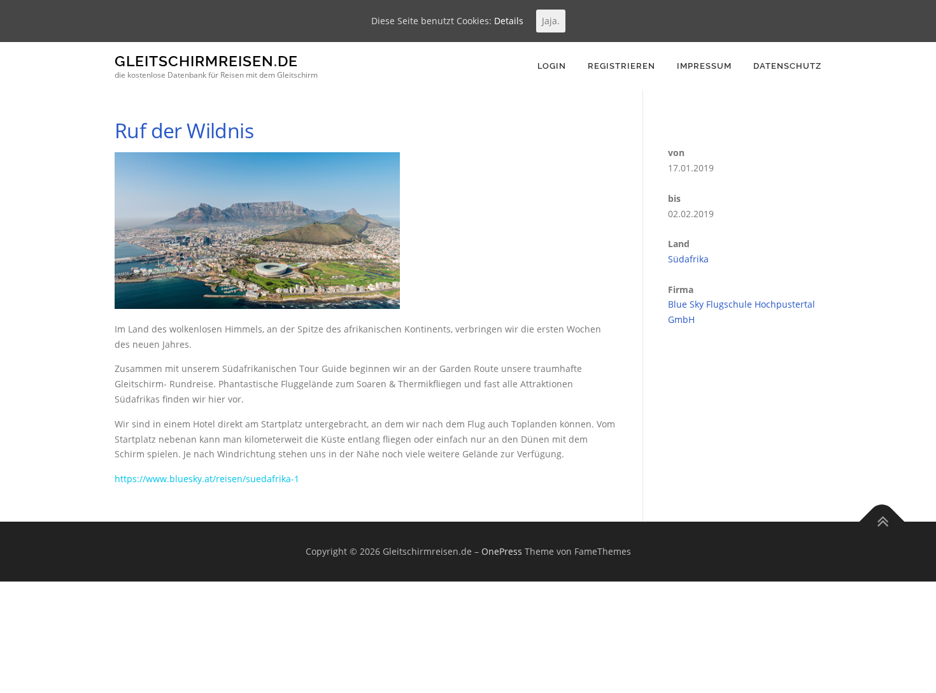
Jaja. (551, 21)
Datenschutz (787, 66)
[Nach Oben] (882, 522)
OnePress (501, 551)
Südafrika (688, 259)
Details (508, 21)
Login (551, 66)
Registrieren (621, 66)
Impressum (704, 66)
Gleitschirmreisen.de (206, 60)
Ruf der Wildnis (184, 130)
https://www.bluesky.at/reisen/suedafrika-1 (207, 479)
